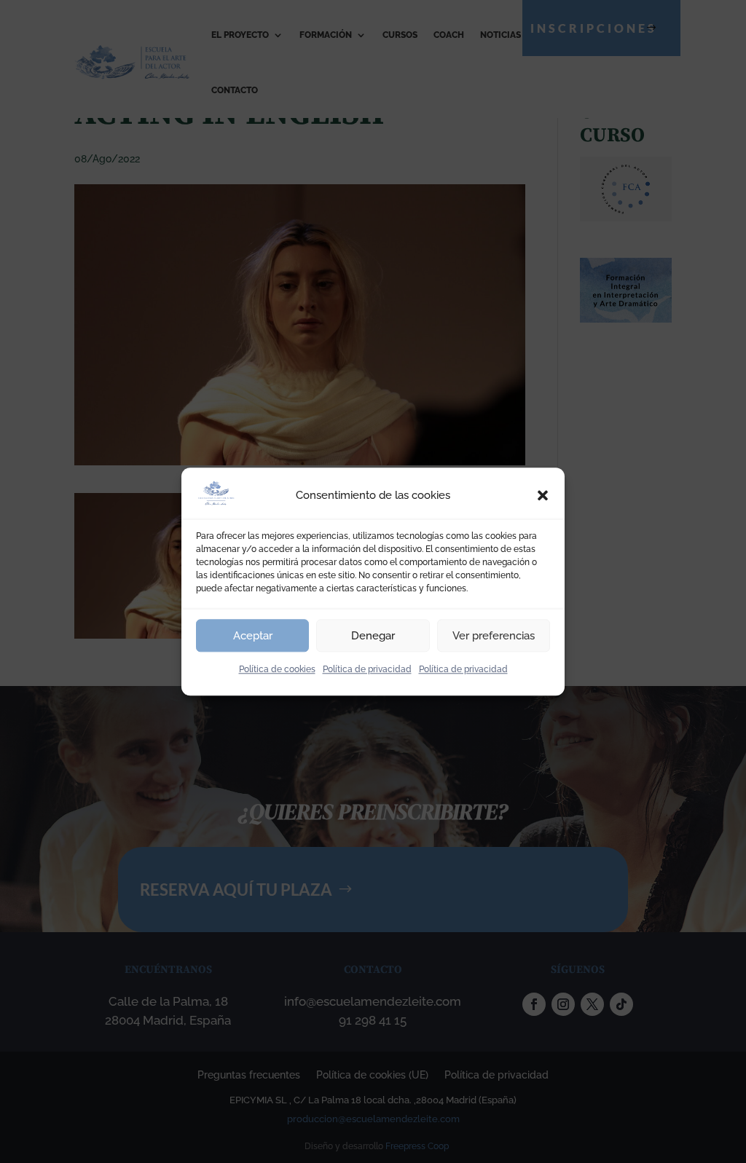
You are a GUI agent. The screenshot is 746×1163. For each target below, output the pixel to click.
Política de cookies (277, 669)
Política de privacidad (367, 669)
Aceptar (252, 635)
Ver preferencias (493, 635)
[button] (542, 496)
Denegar (373, 635)
